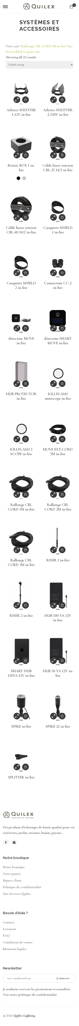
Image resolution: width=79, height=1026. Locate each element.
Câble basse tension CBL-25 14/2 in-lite (58, 167)
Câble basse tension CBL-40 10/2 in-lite (21, 230)
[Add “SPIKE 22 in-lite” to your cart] (62, 716)
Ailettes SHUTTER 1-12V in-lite (21, 112)
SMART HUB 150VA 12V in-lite (21, 673)
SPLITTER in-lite (21, 777)
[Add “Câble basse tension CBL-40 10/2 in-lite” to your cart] (25, 217)
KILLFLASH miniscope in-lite (58, 396)
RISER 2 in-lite (21, 615)
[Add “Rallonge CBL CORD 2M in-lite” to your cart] (62, 494)
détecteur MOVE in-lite (21, 340)
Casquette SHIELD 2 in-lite (21, 285)
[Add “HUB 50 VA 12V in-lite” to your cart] (62, 660)
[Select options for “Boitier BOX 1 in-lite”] (25, 155)
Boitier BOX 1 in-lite (21, 167)
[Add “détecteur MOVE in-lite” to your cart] (25, 328)
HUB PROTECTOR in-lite (21, 396)
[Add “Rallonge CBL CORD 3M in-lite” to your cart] (25, 550)
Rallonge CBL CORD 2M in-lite (57, 507)
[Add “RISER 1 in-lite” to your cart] (62, 550)
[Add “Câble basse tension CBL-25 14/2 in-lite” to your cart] (62, 155)
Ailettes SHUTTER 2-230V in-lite (57, 112)
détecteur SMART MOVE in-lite (58, 340)
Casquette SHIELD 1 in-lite (57, 230)
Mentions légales (14, 949)
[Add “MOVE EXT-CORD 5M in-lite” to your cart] (62, 439)
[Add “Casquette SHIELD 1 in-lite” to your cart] (62, 217)
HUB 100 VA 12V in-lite (57, 617)
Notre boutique (14, 867)
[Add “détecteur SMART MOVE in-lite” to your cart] (62, 328)
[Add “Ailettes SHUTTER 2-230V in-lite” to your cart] (62, 99)
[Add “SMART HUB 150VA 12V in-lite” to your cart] (25, 660)
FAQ (6, 935)
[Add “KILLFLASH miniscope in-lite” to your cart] (62, 383)
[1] (71, 7)
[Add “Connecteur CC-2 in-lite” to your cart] (62, 272)
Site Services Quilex (17, 894)
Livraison (9, 929)
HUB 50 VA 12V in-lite (58, 673)
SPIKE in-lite (21, 726)
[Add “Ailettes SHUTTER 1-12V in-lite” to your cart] (25, 99)
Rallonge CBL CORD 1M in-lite (21, 507)
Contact (8, 922)
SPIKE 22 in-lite (58, 726)
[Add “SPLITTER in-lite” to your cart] (25, 767)
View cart (12, 46)
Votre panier (12, 874)
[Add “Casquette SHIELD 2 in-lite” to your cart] (25, 272)
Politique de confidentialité (22, 887)
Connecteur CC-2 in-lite (58, 285)
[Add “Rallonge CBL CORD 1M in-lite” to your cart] (25, 494)
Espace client (12, 880)
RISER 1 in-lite (57, 560)
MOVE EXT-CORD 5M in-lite (58, 451)
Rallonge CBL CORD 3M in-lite (21, 562)
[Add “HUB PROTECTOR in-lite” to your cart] (25, 383)
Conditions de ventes (17, 942)
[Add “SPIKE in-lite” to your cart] (25, 716)
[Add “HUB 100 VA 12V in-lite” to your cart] (62, 605)
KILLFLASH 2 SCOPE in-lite (21, 451)
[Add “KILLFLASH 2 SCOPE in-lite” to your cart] (25, 439)
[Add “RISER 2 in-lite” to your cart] (25, 605)
